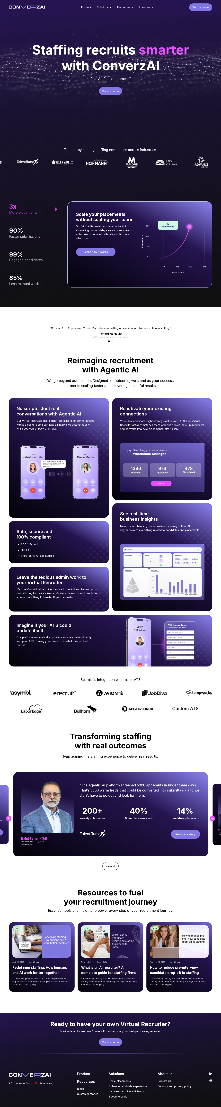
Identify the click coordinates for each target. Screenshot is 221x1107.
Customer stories (87, 1094)
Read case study (185, 834)
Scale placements (120, 1081)
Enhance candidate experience (128, 1086)
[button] (109, 341)
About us (144, 7)
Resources (123, 7)
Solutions (102, 7)
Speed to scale (118, 1096)
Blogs (80, 1088)
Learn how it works (96, 251)
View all (110, 866)
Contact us (164, 1081)
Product (86, 7)
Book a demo (200, 7)
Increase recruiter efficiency (126, 1091)
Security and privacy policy (174, 1086)
